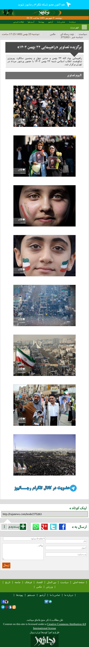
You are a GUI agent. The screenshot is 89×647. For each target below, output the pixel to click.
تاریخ (7, 582)
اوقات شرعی (18, 22)
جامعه (17, 582)
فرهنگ (28, 582)
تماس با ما (61, 22)
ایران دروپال (35, 632)
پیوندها (41, 22)
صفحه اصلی (78, 582)
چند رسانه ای (67, 34)
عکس (52, 34)
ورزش (49, 586)
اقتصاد (39, 582)
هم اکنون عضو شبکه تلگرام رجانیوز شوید (41, 4)
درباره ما (72, 22)
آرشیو (50, 22)
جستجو (31, 595)
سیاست (83, 34)
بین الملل (51, 582)
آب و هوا (31, 22)
